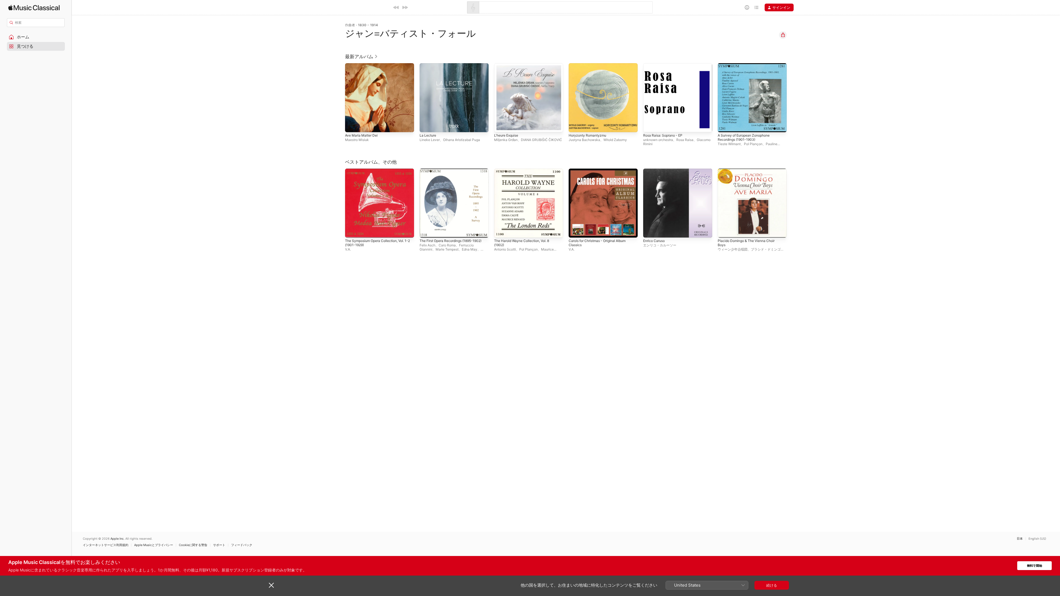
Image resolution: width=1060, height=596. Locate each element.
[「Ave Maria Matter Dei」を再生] (352, 125)
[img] (34, 7)
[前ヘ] (396, 7)
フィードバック (241, 545)
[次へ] (405, 7)
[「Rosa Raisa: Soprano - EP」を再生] (650, 125)
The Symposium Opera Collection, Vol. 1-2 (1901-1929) (378, 173)
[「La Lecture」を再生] (426, 125)
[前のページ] (339, 98)
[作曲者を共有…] (783, 35)
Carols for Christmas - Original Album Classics (600, 173)
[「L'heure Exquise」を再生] (501, 125)
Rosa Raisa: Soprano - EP (664, 65)
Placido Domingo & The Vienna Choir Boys (749, 173)
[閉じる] (271, 585)
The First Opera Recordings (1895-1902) (449, 173)
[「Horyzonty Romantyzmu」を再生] (575, 125)
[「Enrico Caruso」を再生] (650, 231)
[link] (361, 57)
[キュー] (756, 7)
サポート (219, 545)
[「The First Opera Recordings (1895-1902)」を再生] (426, 231)
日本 (1020, 538)
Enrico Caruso (655, 171)
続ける (771, 585)
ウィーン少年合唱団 (733, 249)
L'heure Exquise (507, 65)
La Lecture (429, 65)
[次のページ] (792, 98)
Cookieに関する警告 (193, 545)
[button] (36, 37)
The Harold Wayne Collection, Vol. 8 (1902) (525, 173)
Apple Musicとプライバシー (153, 545)
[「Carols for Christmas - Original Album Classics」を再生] (575, 231)
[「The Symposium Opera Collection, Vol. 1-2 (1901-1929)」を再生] (352, 231)
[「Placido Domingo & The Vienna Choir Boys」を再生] (724, 231)
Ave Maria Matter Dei (363, 65)
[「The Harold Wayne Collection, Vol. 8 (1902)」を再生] (501, 231)
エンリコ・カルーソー (659, 245)
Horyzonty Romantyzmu (589, 65)
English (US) (1037, 538)
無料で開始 (1034, 566)
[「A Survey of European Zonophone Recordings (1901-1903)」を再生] (724, 125)
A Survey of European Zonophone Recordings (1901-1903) (747, 67)
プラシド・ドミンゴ (766, 249)
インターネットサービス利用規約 (105, 545)
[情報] (747, 7)
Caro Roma (447, 245)
